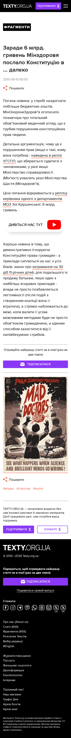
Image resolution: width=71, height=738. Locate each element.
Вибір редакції (13, 641)
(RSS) (15, 627)
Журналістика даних (17, 656)
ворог (39, 489)
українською (33, 724)
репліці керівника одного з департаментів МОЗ (35, 199)
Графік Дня (10, 699)
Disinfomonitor (13, 675)
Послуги (9, 660)
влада (9, 489)
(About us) (21, 622)
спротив (24, 489)
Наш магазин (12, 694)
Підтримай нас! (13, 689)
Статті (7, 627)
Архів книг (10, 709)
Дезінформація (13, 670)
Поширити (16, 88)
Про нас (8, 622)
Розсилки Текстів (15, 636)
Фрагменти (10, 631)
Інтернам (9, 680)
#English (8, 646)
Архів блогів (11, 704)
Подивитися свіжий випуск (35, 590)
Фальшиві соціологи (17, 665)
